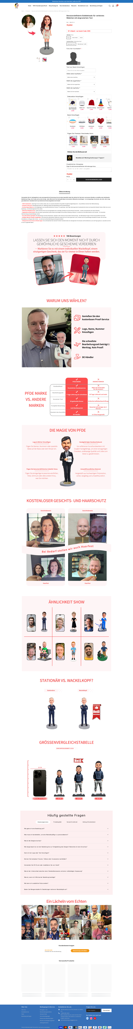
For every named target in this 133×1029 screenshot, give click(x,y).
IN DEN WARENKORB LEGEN (94, 179)
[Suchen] (109, 6)
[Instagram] (91, 1018)
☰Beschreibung (64, 191)
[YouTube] (95, 1018)
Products (28, 11)
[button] (67, 103)
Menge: (68, 176)
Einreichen (106, 1010)
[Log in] (113, 6)
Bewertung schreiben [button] (80, 950)
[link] (31, 994)
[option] (41, 34)
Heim (22, 11)
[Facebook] (87, 1018)
